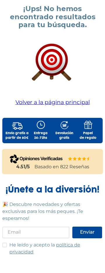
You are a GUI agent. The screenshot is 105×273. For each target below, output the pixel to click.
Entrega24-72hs (41, 135)
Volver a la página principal (52, 102)
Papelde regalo (88, 135)
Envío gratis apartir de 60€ (17, 135)
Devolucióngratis (64, 135)
